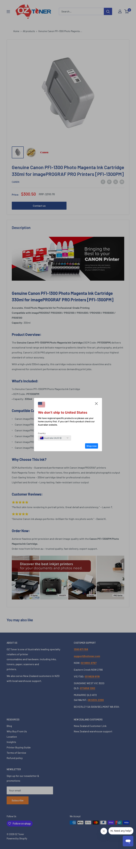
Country (42, 433)
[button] (96, 404)
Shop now (91, 446)
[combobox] (51, 438)
